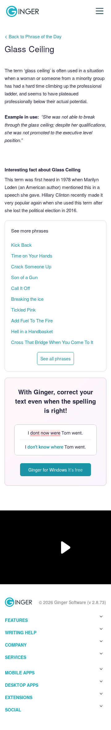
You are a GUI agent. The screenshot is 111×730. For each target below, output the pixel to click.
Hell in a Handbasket (32, 331)
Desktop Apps (21, 685)
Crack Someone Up (31, 266)
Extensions (18, 697)
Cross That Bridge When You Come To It (52, 342)
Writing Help (20, 632)
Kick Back (21, 244)
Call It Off (20, 288)
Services (15, 657)
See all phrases (55, 358)
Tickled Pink (23, 309)
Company (16, 645)
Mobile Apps (20, 672)
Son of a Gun (24, 277)
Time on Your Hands (31, 255)
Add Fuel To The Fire (32, 320)
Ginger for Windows (55, 470)
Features (16, 620)
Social (13, 710)
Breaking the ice (27, 299)
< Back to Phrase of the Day (33, 36)
